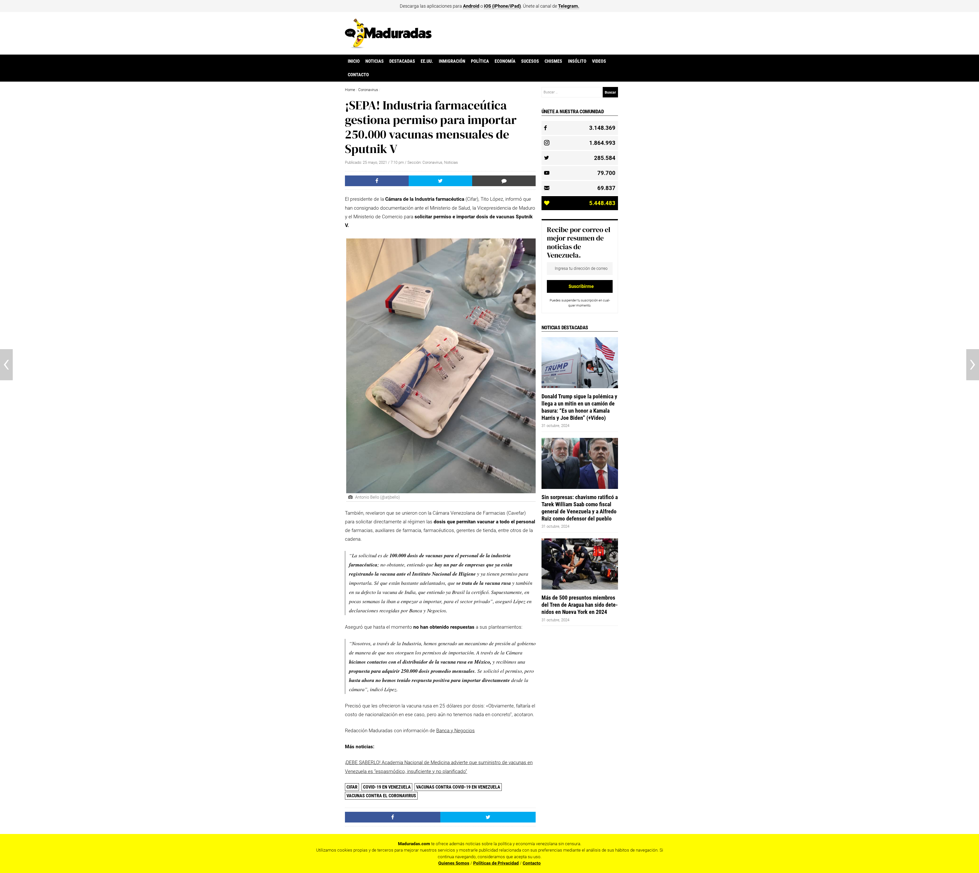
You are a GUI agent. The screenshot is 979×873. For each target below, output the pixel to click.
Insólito (577, 61)
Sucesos (530, 61)
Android (471, 6)
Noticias (374, 61)
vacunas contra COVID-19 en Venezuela (458, 787)
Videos (599, 61)
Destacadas (402, 61)
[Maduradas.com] (388, 47)
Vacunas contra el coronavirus (381, 795)
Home (350, 89)
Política (480, 61)
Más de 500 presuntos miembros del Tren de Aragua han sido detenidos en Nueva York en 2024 (580, 604)
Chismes (553, 61)
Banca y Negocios (455, 730)
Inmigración (452, 61)
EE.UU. (427, 61)
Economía (505, 61)
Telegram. (568, 6)
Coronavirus (368, 89)
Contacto (358, 74)
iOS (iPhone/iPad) (502, 6)
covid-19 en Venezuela (387, 787)
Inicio (354, 61)
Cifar (351, 787)
